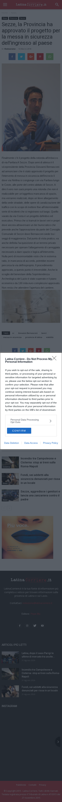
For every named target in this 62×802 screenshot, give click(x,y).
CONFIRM (19, 430)
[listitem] (31, 420)
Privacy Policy (50, 443)
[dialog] (31, 401)
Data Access (31, 443)
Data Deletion (11, 443)
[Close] (55, 359)
